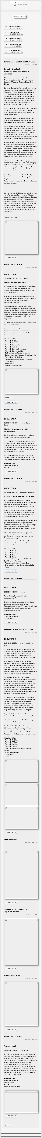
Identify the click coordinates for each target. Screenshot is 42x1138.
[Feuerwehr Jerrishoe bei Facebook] (35, 2)
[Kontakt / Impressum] (25, 2)
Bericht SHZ (8, 397)
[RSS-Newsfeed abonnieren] (32, 2)
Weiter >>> (8, 1125)
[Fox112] (38, 2)
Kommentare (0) (11, 257)
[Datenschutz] (29, 2)
